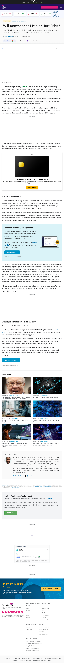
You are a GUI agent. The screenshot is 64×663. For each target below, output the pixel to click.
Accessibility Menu (32, 1)
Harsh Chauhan (14, 418)
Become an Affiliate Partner (32, 650)
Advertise (28, 617)
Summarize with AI (33, 41)
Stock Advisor (45, 608)
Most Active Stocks (56, 12)
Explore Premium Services (19, 21)
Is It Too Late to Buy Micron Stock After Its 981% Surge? (16, 421)
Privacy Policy (16, 658)
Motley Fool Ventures (31, 645)
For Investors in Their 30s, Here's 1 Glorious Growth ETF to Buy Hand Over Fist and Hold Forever (14, 445)
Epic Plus (44, 612)
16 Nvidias (49, 498)
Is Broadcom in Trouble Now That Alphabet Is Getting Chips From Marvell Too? (46, 444)
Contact (28, 615)
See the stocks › (12, 252)
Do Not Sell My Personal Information (42, 660)
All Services (45, 605)
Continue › (10, 513)
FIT (22, 87)
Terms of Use (7, 658)
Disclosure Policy (26, 658)
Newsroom (28, 612)
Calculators (41, 631)
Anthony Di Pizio (14, 441)
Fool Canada (29, 629)
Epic (43, 610)
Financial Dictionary (43, 634)
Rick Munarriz (9, 36)
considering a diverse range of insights (42, 486)
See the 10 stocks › (11, 360)
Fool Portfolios (45, 615)
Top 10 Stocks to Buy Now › (49, 7)
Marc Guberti (44, 395)
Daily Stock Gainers (56, 14)
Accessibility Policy (37, 658)
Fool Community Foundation (32, 648)
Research (28, 610)
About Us (28, 605)
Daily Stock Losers (58, 16)
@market (29, 476)
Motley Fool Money (46, 620)
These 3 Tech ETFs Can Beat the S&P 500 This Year (46, 421)
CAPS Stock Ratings (44, 627)
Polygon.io (19, 616)
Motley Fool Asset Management (33, 641)
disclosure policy (14, 487)
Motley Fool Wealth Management (34, 643)
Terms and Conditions (25, 660)
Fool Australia (29, 627)
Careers (28, 608)
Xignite (13, 616)
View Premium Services (50, 588)
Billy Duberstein (14, 395)
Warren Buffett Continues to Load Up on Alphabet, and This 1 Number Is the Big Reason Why (16, 397)
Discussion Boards (43, 629)
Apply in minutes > (32, 187)
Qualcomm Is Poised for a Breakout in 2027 (45, 397)
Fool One (44, 617)
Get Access (18, 557)
